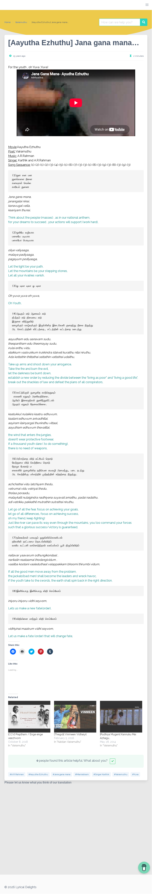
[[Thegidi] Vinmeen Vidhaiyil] (75, 717)
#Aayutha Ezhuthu (38, 774)
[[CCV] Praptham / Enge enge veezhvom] (29, 717)
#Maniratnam (82, 774)
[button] (147, 5)
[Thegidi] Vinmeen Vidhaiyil (70, 734)
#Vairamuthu (120, 774)
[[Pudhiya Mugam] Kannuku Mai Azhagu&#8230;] (121, 717)
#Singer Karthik (101, 774)
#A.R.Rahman (17, 774)
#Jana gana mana (61, 774)
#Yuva (135, 774)
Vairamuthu (21, 22)
